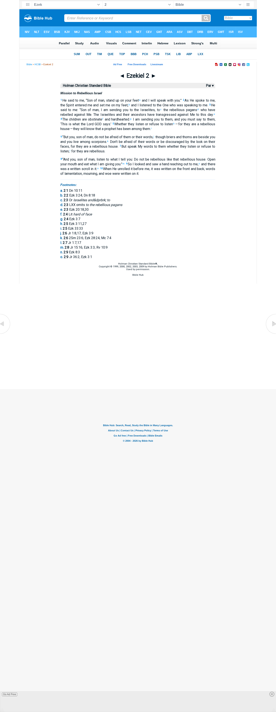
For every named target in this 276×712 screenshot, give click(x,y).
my (117, 105)
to (76, 100)
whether (172, 146)
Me (88, 115)
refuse (153, 124)
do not (99, 137)
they (130, 124)
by (186, 142)
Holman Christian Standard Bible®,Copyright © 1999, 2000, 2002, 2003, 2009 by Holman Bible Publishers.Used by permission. (138, 266)
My (140, 146)
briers (170, 137)
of (120, 137)
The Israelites (104, 115)
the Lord (87, 124)
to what (111, 159)
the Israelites (144, 110)
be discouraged (171, 142)
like (168, 159)
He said (68, 100)
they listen (187, 146)
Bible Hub (138, 275)
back (200, 169)
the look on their (202, 142)
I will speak (156, 100)
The (65, 119)
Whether (120, 124)
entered (80, 105)
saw (154, 164)
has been (123, 129)
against (79, 115)
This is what (70, 124)
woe (107, 174)
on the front (180, 169)
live (75, 142)
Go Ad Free (9, 694)
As (187, 100)
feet (135, 100)
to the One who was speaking (175, 105)
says (106, 124)
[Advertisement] (138, 367)
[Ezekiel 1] (5, 334)
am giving (106, 164)
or (146, 124)
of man (98, 100)
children (74, 119)
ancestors (138, 115)
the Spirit (67, 105)
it (94, 169)
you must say (191, 119)
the (165, 110)
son (79, 137)
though (159, 137)
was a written (70, 169)
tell (122, 159)
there (211, 164)
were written (121, 174)
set (101, 105)
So (130, 164)
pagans (191, 110)
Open (211, 159)
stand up (112, 100)
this (202, 115)
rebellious (176, 110)
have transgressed (161, 115)
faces (64, 146)
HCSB (37, 64)
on (121, 100)
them (168, 119)
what (93, 164)
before (138, 169)
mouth (72, 164)
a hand (163, 164)
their (126, 115)
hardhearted (119, 119)
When (107, 169)
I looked (138, 164)
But (65, 137)
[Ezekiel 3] (270, 334)
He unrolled (120, 169)
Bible (29, 64)
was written (162, 169)
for (73, 146)
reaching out (178, 164)
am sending (111, 110)
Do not (139, 159)
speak (131, 146)
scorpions (98, 142)
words (147, 137)
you (176, 100)
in (91, 169)
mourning (90, 174)
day (209, 115)
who (203, 110)
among (136, 129)
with (169, 100)
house (65, 129)
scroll (85, 169)
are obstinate (91, 119)
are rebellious (94, 151)
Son (90, 100)
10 (101, 168)
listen (139, 124)
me (81, 100)
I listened (144, 105)
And (66, 159)
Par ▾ (210, 86)
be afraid (111, 137)
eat (86, 164)
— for (179, 124)
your (128, 100)
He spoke (197, 100)
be (146, 159)
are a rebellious (202, 124)
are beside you (203, 137)
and (144, 100)
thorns (187, 137)
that (97, 129)
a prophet (108, 129)
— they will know (82, 129)
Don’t (113, 142)
